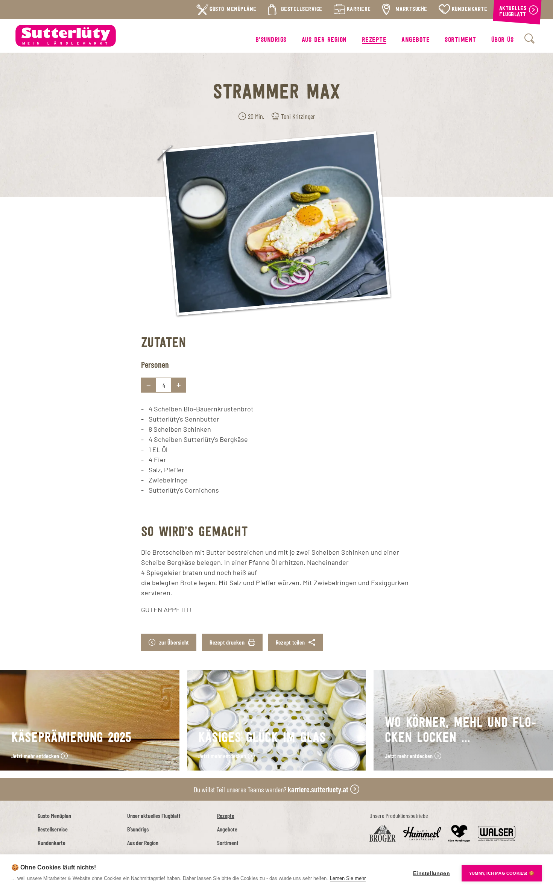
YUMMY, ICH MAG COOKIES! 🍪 (501, 873)
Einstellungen (431, 873)
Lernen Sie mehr (348, 878)
